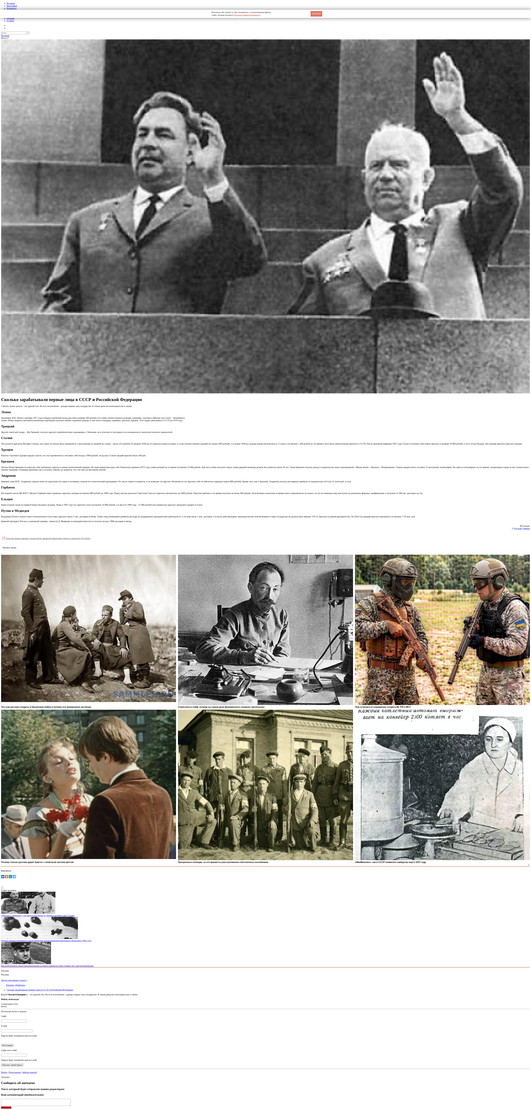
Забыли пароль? (29, 1072)
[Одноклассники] (6, 876)
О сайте (10, 21)
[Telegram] (14, 876)
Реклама (10, 18)
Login (3, 1016)
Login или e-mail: (9, 1050)
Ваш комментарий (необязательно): (22, 1094)
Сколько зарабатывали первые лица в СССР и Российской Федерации (40, 990)
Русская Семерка (522, 528)
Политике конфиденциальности (247, 15)
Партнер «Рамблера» (16, 985)
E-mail (4, 1026)
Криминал (11, 8)
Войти (4, 1072)
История (11, 3)
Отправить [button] (6, 1107)
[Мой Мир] (10, 876)
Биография (12, 6)
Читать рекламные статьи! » (14, 980)
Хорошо (316, 14)
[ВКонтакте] (2, 876)
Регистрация (15, 1072)
